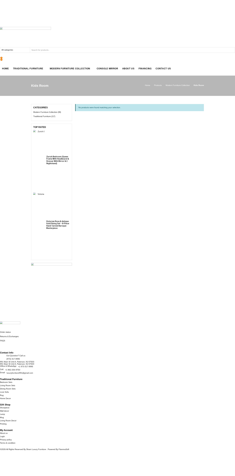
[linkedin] (10, 347)
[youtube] (16, 347)
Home (5, 68)
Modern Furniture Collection (70, 68)
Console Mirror (107, 68)
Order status (5, 332)
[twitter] (4, 347)
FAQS (2, 341)
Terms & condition (7, 443)
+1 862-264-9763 (12, 370)
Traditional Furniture (28, 68)
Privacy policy (6, 440)
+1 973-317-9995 (25, 366)
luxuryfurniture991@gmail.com (20, 373)
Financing (145, 68)
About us (4, 433)
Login (2, 436)
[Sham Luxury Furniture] (10, 324)
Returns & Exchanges (9, 336)
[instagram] (13, 347)
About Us (128, 68)
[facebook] (1, 347)
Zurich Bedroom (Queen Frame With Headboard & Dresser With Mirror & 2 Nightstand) (57, 160)
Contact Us (163, 68)
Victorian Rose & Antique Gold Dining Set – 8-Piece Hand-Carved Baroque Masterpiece (57, 224)
